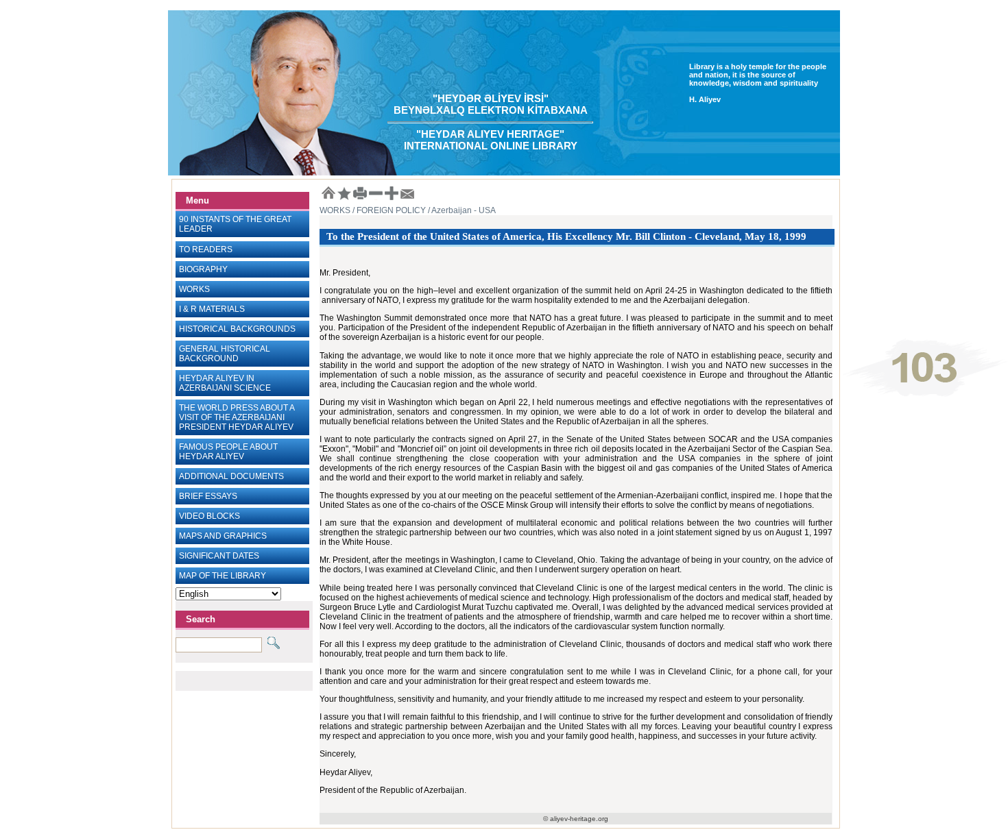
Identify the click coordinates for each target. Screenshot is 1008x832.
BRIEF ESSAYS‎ (208, 496)
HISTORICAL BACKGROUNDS (237, 329)
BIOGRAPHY (203, 269)
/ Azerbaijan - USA (461, 210)
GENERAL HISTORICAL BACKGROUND (224, 353)
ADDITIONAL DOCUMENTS (231, 476)
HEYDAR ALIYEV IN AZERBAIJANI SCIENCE (225, 383)
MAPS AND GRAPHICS (223, 536)
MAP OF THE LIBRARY (222, 575)
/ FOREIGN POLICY (388, 210)
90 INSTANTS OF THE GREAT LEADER (235, 224)
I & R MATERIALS (212, 309)
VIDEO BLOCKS (209, 516)
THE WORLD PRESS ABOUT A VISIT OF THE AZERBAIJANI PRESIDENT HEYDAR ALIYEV (237, 417)
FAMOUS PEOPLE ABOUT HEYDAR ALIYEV (228, 451)
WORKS (194, 289)
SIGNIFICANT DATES (219, 556)
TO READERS (205, 249)
